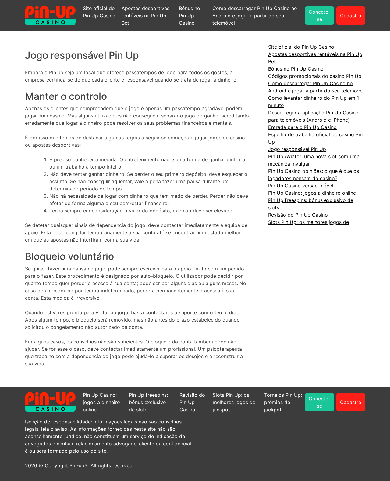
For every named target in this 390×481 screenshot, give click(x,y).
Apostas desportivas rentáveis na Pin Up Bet (145, 15)
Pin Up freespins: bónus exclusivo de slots (310, 204)
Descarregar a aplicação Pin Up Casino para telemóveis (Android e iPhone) (313, 116)
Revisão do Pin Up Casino (298, 215)
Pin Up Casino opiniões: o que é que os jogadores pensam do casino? (313, 174)
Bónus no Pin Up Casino (189, 15)
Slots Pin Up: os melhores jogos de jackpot (234, 402)
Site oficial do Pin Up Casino (99, 12)
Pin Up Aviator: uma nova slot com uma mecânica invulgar (314, 160)
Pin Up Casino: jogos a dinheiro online (312, 193)
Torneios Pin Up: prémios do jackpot (283, 402)
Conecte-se (319, 15)
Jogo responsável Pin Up (297, 149)
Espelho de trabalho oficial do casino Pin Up (315, 138)
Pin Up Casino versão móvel (300, 186)
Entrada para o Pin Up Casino (302, 127)
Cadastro (350, 15)
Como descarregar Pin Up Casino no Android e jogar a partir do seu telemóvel (254, 15)
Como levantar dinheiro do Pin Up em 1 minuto (313, 101)
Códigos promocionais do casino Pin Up (314, 76)
